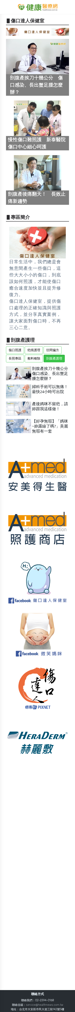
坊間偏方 (52, 350)
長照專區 (15, 358)
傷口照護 (15, 350)
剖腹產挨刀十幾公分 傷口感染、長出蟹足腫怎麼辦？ (52, 373)
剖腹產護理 (54, 358)
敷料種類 (33, 358)
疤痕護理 (33, 350)
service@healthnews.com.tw (44, 1005)
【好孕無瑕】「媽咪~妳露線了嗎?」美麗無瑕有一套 (50, 426)
